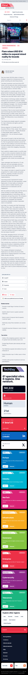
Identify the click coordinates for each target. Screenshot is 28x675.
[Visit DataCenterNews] (10, 512)
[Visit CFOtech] (10, 453)
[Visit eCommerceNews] (10, 533)
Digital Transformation (17, 12)
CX (18, 45)
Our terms (5, 659)
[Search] (20, 20)
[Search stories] (25, 630)
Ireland (5, 619)
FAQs (4, 649)
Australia (10, 616)
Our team (5, 656)
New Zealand (12, 619)
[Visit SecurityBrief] (10, 572)
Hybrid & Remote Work (19, 14)
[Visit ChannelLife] (10, 473)
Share (5, 294)
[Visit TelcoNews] (10, 593)
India (22, 616)
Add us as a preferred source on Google (13, 298)
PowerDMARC (21, 673)
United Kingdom (7, 623)
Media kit (12, 466)
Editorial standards (7, 646)
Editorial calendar (7, 643)
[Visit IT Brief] (10, 553)
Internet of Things (14, 16)
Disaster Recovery (8, 14)
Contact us (5, 639)
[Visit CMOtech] (10, 492)
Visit (4, 466)
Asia (5, 616)
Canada (16, 616)
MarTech (5, 48)
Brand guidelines (7, 636)
